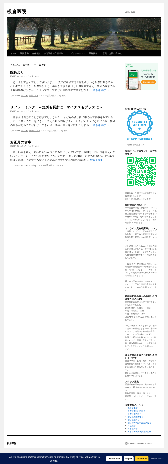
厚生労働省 (132, 408)
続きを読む (101, 90)
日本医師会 (132, 428)
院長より (17, 72)
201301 (24, 95)
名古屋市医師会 (134, 413)
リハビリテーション (75, 53)
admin (37, 76)
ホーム (13, 53)
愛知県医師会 (133, 419)
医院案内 (24, 53)
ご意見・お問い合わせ (111, 53)
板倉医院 (17, 11)
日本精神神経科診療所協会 (139, 431)
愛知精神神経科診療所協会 (139, 422)
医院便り (93, 53)
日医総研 (132, 425)
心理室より (34, 130)
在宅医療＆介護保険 (53, 53)
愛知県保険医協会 (135, 416)
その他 (32, 165)
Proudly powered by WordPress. (141, 443)
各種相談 (36, 53)
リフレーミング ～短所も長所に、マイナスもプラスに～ (58, 106)
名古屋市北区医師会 (136, 411)
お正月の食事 (20, 141)
